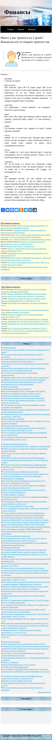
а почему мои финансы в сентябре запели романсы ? (21, 396)
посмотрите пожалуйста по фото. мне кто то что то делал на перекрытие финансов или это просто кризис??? (23, 539)
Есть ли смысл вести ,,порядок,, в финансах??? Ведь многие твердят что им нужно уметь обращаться (23, 610)
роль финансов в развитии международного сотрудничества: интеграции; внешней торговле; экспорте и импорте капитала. (24, 551)
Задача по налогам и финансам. (14, 651)
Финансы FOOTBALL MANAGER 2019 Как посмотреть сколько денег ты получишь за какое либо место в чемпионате (24, 295)
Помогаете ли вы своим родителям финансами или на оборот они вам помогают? (23, 242)
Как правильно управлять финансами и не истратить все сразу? (25, 623)
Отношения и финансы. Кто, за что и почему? (19, 664)
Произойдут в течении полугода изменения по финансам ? (24, 398)
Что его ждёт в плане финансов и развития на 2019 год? (27, 328)
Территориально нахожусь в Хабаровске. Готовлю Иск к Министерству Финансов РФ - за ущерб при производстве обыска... (25, 518)
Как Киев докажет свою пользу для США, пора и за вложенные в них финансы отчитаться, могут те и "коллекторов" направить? (25, 378)
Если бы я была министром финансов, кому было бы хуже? (24, 481)
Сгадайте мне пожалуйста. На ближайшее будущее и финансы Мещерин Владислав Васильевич (24, 544)
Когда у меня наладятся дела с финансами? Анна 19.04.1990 (24, 644)
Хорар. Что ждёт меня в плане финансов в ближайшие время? (25, 465)
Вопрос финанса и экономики (13, 419)
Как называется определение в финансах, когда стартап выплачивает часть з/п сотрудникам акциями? (21, 383)
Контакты (32, 29)
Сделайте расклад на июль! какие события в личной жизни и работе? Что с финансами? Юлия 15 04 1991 (23, 429)
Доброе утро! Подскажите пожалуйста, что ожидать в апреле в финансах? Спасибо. (24, 226)
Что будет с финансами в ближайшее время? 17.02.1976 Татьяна (26, 600)
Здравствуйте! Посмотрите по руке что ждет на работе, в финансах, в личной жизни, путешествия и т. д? (22, 360)
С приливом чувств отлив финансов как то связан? (21, 471)
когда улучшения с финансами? (14, 602)
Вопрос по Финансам (10, 662)
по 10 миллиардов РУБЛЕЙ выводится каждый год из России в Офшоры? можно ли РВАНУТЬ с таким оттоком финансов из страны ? (25, 671)
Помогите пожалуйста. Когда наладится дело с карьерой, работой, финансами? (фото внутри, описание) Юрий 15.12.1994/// (25, 320)
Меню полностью (44, 692)
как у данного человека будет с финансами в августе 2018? (30, 239)
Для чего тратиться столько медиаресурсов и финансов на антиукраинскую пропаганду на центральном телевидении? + (23, 514)
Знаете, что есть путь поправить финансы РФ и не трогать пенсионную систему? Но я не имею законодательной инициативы (24, 569)
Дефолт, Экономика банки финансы (15, 667)
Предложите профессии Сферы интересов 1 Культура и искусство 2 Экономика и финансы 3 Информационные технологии (25, 583)
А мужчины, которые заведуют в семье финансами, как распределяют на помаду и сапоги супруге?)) (21, 677)
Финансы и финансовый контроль (15, 444)
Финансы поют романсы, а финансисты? (20, 246)
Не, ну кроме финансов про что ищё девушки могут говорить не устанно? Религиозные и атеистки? (25, 626)
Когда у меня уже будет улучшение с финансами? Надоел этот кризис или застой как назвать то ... (25, 331)
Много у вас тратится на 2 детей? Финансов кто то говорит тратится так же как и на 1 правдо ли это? (23, 486)
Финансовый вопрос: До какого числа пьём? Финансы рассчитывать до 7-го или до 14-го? (21, 631)
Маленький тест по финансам (13, 478)
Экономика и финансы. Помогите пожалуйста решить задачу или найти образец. (23, 231)
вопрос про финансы (10, 386)
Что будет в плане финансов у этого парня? (18, 506)
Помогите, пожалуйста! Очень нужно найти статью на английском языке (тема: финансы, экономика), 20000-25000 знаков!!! (25, 528)
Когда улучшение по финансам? (14, 492)
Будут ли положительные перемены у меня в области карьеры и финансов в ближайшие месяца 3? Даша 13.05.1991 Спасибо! (24, 523)
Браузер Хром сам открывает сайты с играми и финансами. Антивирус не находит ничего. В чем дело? (23, 369)
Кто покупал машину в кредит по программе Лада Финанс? (24, 391)
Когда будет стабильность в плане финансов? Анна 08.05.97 (24, 490)
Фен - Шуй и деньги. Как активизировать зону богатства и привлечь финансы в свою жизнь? (22, 654)
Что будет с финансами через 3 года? (16, 483)
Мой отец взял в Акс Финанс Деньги (16, 425)
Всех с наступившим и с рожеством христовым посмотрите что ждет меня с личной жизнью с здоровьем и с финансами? (25, 475)
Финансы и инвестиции (11, 641)
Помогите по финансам (11, 547)
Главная (10, 29)
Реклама (21, 29)
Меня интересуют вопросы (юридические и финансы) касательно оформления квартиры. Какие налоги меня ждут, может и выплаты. (25, 647)
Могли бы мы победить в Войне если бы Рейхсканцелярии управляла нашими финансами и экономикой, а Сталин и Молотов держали (24, 460)
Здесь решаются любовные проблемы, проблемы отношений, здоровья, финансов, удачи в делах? (24, 438)
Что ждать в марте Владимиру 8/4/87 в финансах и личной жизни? (26, 446)
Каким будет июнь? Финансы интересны (17, 680)
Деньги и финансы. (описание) (14, 494)
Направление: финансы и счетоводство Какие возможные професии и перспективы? (24, 290)
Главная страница (9, 347)
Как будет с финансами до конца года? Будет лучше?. (22, 393)
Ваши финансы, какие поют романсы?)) (17, 389)
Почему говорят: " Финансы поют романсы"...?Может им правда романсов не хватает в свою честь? (26, 259)
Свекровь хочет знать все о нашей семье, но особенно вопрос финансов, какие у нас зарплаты (25, 311)
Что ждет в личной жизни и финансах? (17, 536)
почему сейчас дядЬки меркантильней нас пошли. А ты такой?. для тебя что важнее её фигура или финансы (25, 236)
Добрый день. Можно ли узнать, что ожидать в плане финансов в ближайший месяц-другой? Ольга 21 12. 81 (23, 299)
